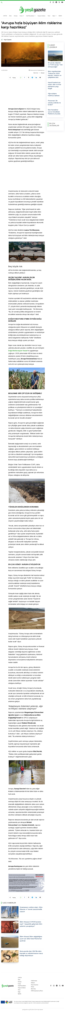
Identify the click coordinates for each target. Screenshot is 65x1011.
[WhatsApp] (20, 77)
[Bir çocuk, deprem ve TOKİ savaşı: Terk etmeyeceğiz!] (55, 56)
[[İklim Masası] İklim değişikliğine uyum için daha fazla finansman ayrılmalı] (9, 942)
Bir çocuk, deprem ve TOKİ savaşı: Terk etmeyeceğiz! (55, 65)
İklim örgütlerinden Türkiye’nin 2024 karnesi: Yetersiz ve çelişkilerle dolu (54, 74)
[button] (1, 2)
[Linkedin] (36, 77)
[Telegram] (56, 2)
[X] (59, 2)
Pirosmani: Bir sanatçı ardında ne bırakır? (54, 103)
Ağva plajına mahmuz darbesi (53, 94)
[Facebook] (50, 2)
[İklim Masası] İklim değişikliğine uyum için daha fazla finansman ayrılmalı (31, 939)
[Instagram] (53, 2)
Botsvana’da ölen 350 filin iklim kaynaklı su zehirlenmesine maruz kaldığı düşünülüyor (31, 953)
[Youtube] (62, 2)
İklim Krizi (36, 73)
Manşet (42, 73)
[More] (40, 77)
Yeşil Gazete (7, 40)
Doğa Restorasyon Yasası (17, 351)
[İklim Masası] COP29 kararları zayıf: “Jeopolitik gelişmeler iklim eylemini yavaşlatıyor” (31, 924)
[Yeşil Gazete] (2, 40)
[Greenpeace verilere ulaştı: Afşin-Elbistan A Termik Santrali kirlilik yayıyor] (9, 912)
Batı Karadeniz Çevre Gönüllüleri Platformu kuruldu (54, 112)
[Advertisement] (26, 94)
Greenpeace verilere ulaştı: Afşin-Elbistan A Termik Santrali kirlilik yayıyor (31, 909)
